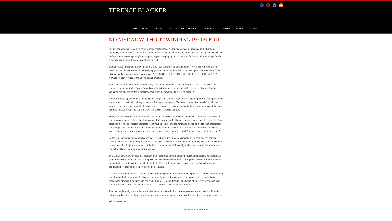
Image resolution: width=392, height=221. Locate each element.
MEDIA (239, 28)
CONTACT (255, 28)
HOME (134, 28)
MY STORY (226, 28)
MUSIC (145, 28)
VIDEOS (160, 28)
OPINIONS (208, 28)
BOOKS (192, 28)
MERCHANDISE (176, 28)
